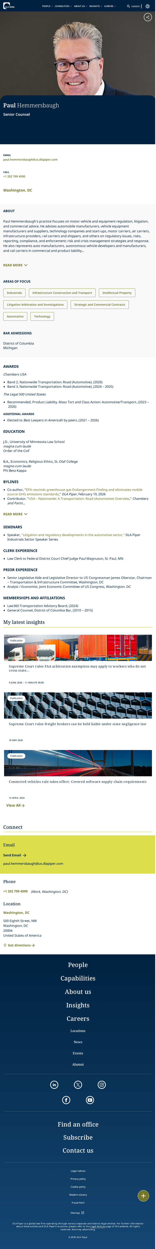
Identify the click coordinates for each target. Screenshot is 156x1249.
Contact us (78, 1150)
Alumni (78, 1064)
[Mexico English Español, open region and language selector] (147, 6)
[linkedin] (54, 1085)
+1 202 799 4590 (14, 176)
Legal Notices (97, 1226)
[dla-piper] (15, 5)
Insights (94, 6)
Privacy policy (78, 1179)
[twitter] (78, 1085)
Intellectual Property (117, 293)
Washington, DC (17, 190)
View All (13, 805)
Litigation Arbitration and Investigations (35, 304)
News (78, 1042)
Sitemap (75, 1213)
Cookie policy (78, 1186)
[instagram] (102, 1085)
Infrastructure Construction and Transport (62, 293)
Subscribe (78, 1137)
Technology (42, 316)
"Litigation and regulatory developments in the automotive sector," (73, 535)
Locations (77, 1031)
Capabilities (62, 6)
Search (135, 6)
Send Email (12, 855)
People (46, 6)
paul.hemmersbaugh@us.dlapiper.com (30, 159)
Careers (108, 6)
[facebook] (66, 1100)
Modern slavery (78, 1194)
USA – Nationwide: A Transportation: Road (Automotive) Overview (79, 498)
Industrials (14, 293)
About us (79, 6)
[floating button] (143, 1196)
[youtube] (90, 1100)
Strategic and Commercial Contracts (99, 304)
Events (78, 1053)
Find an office (78, 1124)
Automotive (15, 316)
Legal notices (78, 1171)
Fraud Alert (78, 1202)
